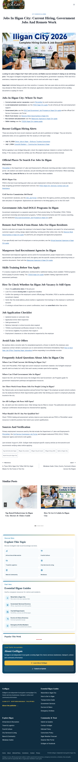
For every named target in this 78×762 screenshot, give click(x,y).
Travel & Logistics (8, 725)
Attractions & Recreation (10, 722)
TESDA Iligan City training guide (32, 121)
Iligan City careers (24, 451)
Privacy (38, 753)
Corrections (25, 753)
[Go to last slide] (5, 504)
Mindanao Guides (8, 740)
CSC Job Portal (31, 198)
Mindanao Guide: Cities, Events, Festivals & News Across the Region (59, 466)
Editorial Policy (46, 729)
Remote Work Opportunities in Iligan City (35, 116)
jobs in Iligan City (63, 451)
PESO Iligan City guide (40, 105)
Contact (32, 753)
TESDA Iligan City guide (36, 275)
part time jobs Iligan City (10, 455)
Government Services (48, 703)
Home (4, 753)
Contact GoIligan (46, 725)
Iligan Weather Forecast (49, 736)
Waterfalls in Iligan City (48, 693)
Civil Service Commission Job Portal (25, 434)
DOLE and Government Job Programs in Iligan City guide (42, 110)
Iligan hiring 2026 (50, 451)
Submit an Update (40, 668)
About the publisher (10, 705)
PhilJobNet (39, 102)
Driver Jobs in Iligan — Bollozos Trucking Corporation (32, 141)
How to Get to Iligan (47, 696)
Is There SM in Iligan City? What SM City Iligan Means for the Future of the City (17, 466)
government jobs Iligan (9, 451)
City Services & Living (39, 14)
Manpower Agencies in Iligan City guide (44, 119)
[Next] (72, 504)
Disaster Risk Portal (47, 740)
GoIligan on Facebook (48, 743)
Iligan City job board (37, 451)
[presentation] (19, 497)
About (9, 753)
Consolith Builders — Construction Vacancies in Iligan (31, 144)
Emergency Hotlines (47, 711)
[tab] (35, 525)
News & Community (8, 736)
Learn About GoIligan (40, 663)
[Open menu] (74, 4)
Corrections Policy (47, 733)
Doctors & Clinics (46, 707)
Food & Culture (7, 729)
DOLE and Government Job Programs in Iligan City (31, 218)
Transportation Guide (48, 700)
